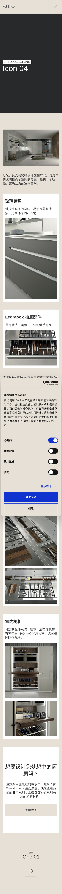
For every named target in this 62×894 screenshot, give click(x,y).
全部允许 (31, 497)
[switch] (53, 451)
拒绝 (31, 508)
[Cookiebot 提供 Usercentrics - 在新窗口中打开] (43, 383)
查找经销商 (31, 810)
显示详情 (46, 486)
